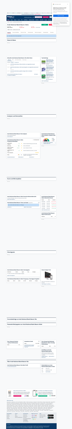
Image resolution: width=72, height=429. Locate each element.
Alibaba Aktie (46, 410)
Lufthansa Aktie (30, 405)
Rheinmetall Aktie (19, 404)
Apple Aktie (31, 406)
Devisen (49, 19)
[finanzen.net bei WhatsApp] (33, 419)
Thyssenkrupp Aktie (10, 409)
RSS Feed (36, 74)
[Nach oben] (54, 428)
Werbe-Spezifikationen (18, 417)
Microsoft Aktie (9, 406)
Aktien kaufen (36, 411)
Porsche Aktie (20, 409)
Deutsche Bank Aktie (45, 405)
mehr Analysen (9, 136)
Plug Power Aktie (15, 406)
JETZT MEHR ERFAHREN (43, 395)
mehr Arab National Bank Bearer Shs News (14, 74)
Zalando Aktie (16, 410)
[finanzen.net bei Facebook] (34, 415)
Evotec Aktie (9, 411)
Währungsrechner (43, 416)
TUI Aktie (16, 405)
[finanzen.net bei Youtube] (36, 415)
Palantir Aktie (31, 408)
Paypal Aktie (25, 407)
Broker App (41, 417)
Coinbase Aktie (25, 408)
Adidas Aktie (32, 410)
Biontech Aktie (21, 406)
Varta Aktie (39, 409)
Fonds (19, 19)
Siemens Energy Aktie (10, 405)
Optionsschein (51, 356)
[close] (68, 4)
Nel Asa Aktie (51, 405)
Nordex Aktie (37, 410)
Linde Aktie (51, 410)
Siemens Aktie (25, 405)
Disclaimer (25, 417)
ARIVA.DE (30, 427)
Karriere (8, 416)
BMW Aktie (50, 408)
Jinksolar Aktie (26, 406)
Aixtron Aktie (18, 411)
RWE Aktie (8, 408)
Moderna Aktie (40, 407)
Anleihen (37, 19)
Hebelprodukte (31, 19)
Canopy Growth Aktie (10, 410)
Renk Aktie (46, 406)
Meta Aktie (16, 409)
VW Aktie (35, 405)
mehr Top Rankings (45, 80)
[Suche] (33, 17)
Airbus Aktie (45, 408)
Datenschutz (25, 416)
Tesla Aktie (25, 404)
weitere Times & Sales (27, 207)
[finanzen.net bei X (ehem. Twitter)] (32, 417)
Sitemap (8, 418)
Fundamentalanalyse (10, 157)
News (12, 19)
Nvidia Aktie (14, 404)
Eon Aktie (43, 409)
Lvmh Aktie (22, 411)
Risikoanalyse (20, 157)
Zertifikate (26, 19)
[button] (38, 17)
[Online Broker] (10, 17)
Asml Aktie (13, 411)
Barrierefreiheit (25, 421)
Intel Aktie (41, 410)
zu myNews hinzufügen (11, 75)
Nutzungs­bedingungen (27, 418)
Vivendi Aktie (35, 407)
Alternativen (31, 157)
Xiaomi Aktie (35, 409)
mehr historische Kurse (46, 209)
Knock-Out (43, 357)
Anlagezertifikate (44, 356)
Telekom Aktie (30, 407)
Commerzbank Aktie (48, 404)
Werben (16, 416)
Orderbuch (9, 207)
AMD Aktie (35, 408)
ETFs (22, 19)
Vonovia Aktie (47, 409)
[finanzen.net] (10, 16)
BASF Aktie (37, 404)
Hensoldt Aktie (19, 407)
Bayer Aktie (29, 404)
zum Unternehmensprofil (11, 366)
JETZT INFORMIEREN (17, 395)
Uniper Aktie (27, 411)
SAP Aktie (35, 406)
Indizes (15, 19)
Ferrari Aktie (15, 407)
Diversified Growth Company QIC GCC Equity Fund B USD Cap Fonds (29, 346)
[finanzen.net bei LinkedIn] (34, 417)
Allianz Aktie (20, 405)
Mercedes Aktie (51, 406)
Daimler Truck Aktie (41, 406)
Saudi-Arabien (48, 371)
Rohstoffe (41, 19)
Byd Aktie (39, 405)
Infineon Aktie (20, 408)
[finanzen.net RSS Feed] (35, 419)
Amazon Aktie (9, 404)
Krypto (46, 19)
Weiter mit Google (61, 15)
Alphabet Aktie (40, 408)
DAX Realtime (42, 404)
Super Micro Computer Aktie (48, 407)
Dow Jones (25, 409)
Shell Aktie (31, 411)
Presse (8, 417)
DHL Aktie (33, 404)
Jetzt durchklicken (49, 65)
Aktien (8, 19)
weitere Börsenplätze (11, 199)
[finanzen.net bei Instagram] (32, 415)
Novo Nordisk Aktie (14, 408)
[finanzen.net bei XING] (36, 417)
